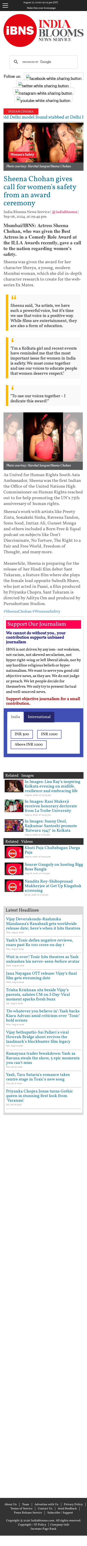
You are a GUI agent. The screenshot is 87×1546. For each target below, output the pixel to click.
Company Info (59, 1525)
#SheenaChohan (17, 611)
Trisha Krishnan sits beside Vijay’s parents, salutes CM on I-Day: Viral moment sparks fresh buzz (38, 994)
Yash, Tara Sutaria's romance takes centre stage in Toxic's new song (38, 1077)
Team (25, 1505)
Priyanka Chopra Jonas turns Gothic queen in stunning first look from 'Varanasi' (39, 1096)
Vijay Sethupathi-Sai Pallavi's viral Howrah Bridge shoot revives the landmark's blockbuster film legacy (38, 1037)
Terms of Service (21, 1509)
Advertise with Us (46, 1505)
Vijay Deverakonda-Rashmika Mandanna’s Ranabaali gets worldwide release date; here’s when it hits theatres (43, 923)
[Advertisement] (43, 1306)
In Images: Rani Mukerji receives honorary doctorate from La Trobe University (51, 806)
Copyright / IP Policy (32, 1525)
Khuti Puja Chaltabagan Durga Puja (52, 850)
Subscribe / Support (60, 1513)
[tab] (15, 717)
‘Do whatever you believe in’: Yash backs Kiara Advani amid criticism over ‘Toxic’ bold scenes (43, 1015)
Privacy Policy (73, 1505)
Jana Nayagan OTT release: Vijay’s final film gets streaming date (41, 976)
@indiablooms (64, 212)
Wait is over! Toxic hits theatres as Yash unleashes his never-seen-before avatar (43, 959)
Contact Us (45, 1509)
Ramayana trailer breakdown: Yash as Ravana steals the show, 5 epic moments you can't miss (43, 1058)
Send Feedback (67, 1509)
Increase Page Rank (43, 1529)
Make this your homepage (41, 8)
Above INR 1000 (29, 744)
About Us (10, 1505)
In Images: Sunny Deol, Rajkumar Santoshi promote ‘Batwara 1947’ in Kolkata (51, 826)
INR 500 (22, 734)
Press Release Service (28, 1513)
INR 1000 (49, 734)
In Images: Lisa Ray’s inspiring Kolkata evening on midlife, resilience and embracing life (52, 786)
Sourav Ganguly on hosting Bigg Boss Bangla (54, 867)
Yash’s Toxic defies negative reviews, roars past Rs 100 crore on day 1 (39, 943)
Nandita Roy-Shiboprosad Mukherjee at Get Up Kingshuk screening (53, 886)
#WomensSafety (46, 611)
